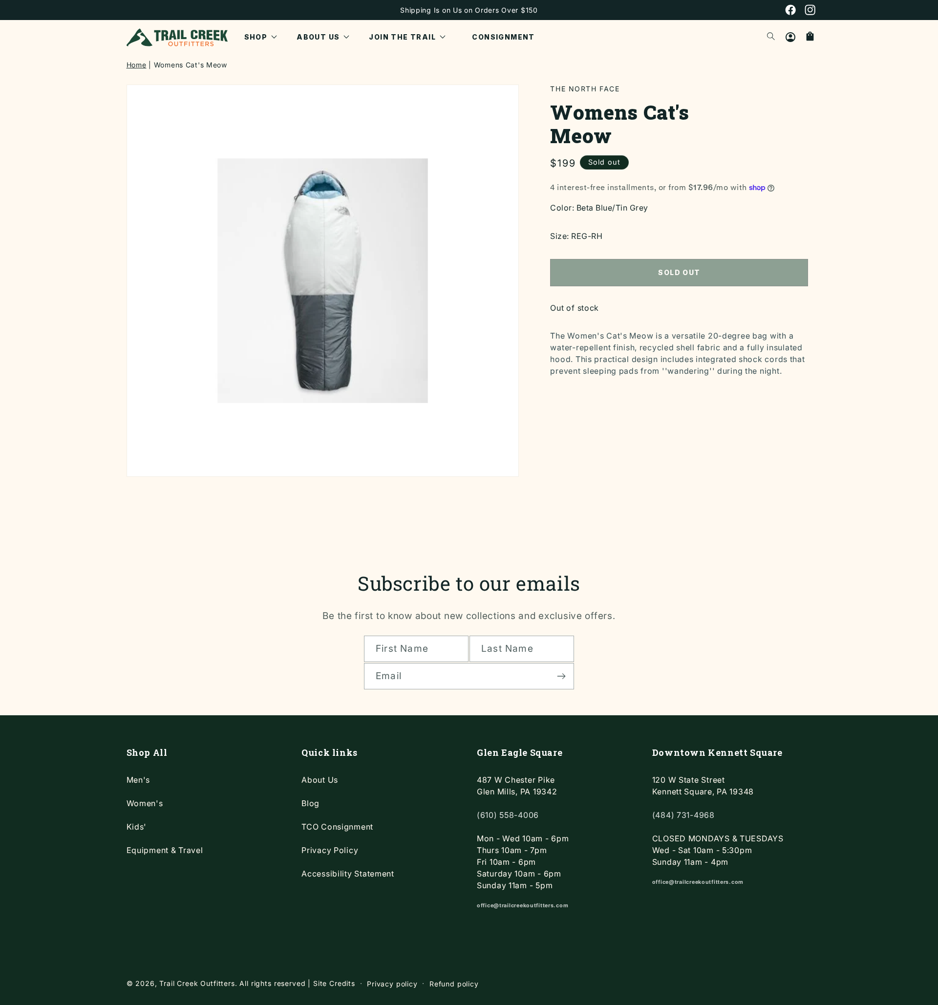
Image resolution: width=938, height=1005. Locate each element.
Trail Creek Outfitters (196, 983)
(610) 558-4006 (508, 815)
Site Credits (334, 983)
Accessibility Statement (347, 873)
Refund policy (454, 984)
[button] (260, 37)
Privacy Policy (329, 850)
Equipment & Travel (165, 850)
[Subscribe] (561, 676)
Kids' (137, 827)
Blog (310, 803)
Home (137, 65)
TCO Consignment (337, 827)
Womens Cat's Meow (190, 65)
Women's (145, 803)
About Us (319, 780)
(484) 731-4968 (683, 815)
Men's (138, 780)
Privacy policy (392, 984)
